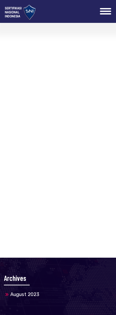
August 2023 (24, 294)
